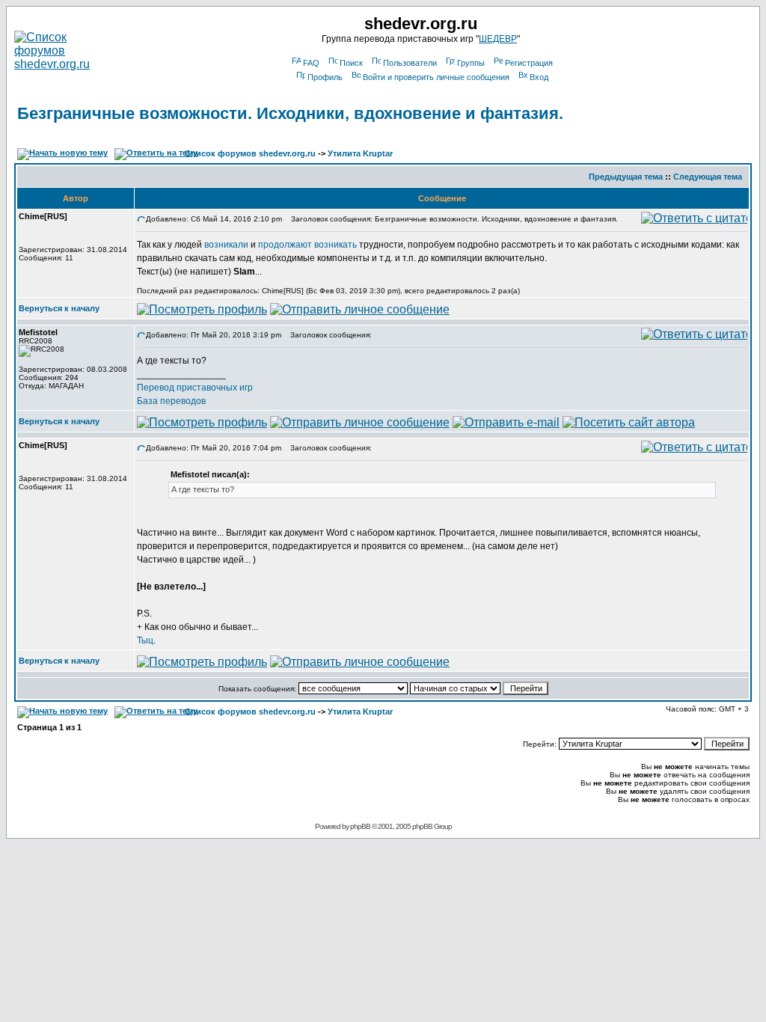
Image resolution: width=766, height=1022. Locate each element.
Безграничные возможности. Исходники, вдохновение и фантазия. (290, 113)
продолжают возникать (307, 244)
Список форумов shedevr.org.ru (250, 153)
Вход (539, 77)
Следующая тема (707, 176)
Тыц (145, 640)
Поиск (351, 62)
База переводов (171, 401)
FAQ (311, 62)
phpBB (360, 826)
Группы (471, 62)
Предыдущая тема (626, 176)
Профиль (325, 77)
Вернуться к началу (59, 308)
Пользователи (410, 62)
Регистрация (529, 62)
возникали (226, 244)
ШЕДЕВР (498, 39)
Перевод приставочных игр (195, 387)
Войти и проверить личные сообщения (436, 77)
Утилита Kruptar (360, 153)
